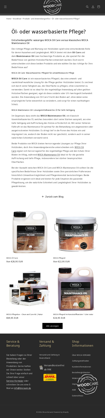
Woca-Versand (48, 412)
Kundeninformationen (81, 366)
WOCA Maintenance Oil (49, 154)
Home (8, 18)
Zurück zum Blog (54, 196)
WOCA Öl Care (12, 258)
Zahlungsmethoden (80, 361)
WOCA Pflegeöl (59, 258)
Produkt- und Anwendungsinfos (36, 18)
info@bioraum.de (22, 388)
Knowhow (17, 18)
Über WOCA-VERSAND (81, 355)
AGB (74, 390)
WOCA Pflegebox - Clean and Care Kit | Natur (24, 314)
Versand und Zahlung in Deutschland (49, 356)
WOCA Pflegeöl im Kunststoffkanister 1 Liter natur (73, 314)
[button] (5, 7)
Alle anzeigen (52, 326)
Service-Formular (14, 380)
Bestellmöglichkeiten (81, 372)
